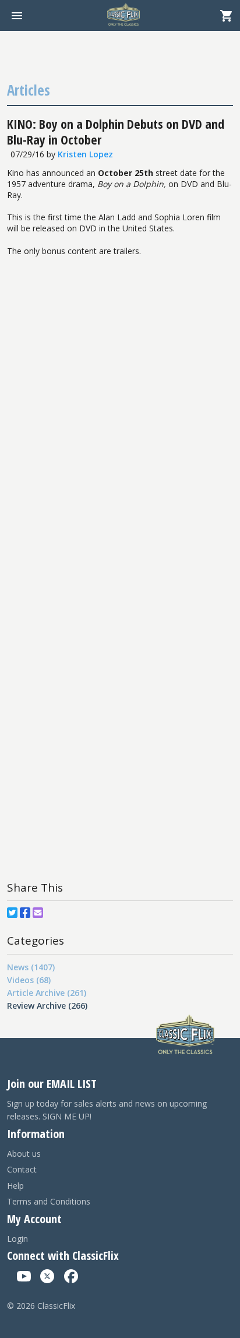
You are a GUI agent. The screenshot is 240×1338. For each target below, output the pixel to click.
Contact (22, 1169)
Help (15, 1185)
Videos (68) (29, 979)
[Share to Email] (38, 912)
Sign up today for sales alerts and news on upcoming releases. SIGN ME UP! (107, 1110)
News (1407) (31, 967)
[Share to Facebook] (25, 912)
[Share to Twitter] (12, 912)
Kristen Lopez (85, 154)
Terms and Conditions (48, 1201)
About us (24, 1153)
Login (17, 1238)
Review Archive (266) (47, 1005)
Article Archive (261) (46, 992)
